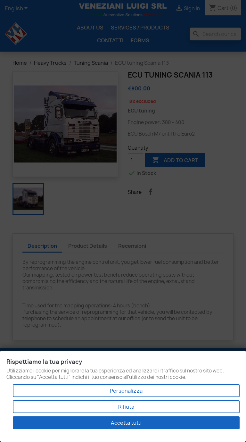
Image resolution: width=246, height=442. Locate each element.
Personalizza (126, 390)
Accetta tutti (126, 422)
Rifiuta (126, 406)
